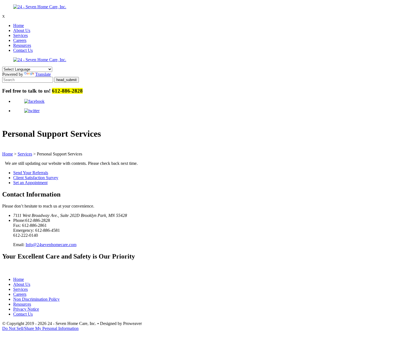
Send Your (30, 172)
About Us (21, 30)
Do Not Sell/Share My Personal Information (40, 328)
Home (18, 25)
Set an (30, 182)
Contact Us (23, 50)
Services (20, 35)
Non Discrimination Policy (36, 299)
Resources (22, 45)
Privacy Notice (26, 309)
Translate (43, 74)
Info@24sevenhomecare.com (51, 244)
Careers (19, 40)
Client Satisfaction (35, 177)
